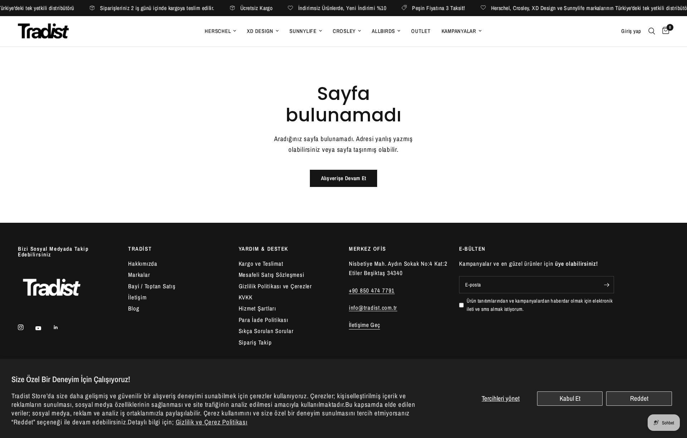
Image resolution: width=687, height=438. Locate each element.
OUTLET (421, 31)
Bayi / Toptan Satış (151, 286)
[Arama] (652, 31)
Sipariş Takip (255, 342)
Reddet (639, 398)
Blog (133, 308)
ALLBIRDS (383, 31)
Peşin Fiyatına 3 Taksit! (429, 8)
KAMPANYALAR (459, 31)
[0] (664, 31)
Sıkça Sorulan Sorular (266, 331)
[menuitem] (220, 31)
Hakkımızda (142, 264)
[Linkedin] (61, 327)
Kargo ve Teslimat (261, 264)
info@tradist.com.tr (373, 308)
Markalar (139, 275)
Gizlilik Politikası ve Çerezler (275, 286)
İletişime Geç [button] (364, 325)
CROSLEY (344, 31)
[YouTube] (43, 328)
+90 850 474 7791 (372, 290)
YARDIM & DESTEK (263, 248)
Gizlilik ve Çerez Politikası (212, 422)
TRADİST (140, 248)
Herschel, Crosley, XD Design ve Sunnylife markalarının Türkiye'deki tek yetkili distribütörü (581, 8)
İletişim (137, 297)
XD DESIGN (260, 31)
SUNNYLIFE (303, 31)
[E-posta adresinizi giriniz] (607, 284)
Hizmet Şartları (257, 308)
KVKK (246, 297)
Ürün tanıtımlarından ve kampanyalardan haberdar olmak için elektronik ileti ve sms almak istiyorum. (540, 304)
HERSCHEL (218, 31)
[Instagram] (26, 327)
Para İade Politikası (263, 320)
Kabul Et (570, 398)
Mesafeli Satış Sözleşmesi (271, 275)
